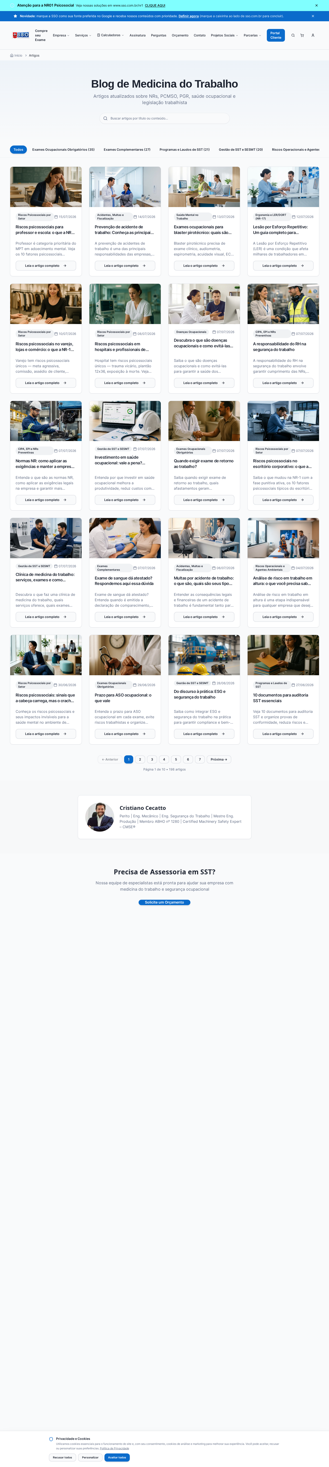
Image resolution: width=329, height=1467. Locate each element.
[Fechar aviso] (316, 5)
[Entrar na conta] (312, 35)
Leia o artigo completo (42, 265)
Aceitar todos (117, 1457)
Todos (18, 149)
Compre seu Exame (41, 35)
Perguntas (158, 35)
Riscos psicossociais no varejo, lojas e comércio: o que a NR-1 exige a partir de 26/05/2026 (44, 350)
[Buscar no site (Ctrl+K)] (293, 35)
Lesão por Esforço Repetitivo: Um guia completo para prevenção (280, 233)
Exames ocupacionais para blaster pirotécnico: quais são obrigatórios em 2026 (201, 233)
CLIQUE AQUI (155, 5)
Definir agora (189, 16)
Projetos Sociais (223, 35)
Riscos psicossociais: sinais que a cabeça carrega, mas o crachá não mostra (45, 701)
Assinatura (138, 35)
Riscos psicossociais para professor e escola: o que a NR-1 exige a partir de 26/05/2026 (45, 233)
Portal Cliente (275, 35)
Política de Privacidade (114, 1448)
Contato (200, 35)
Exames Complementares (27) (127, 149)
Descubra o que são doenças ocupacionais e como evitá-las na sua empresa (202, 346)
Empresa (59, 35)
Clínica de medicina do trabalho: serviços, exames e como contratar (45, 580)
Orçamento (180, 35)
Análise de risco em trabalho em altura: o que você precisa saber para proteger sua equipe (282, 584)
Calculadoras (111, 35)
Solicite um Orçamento (164, 902)
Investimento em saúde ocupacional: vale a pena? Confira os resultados (118, 463)
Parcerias (251, 35)
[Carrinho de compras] (302, 35)
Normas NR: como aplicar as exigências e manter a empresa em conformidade (44, 467)
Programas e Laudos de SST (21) (185, 149)
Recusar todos (62, 1457)
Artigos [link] (34, 55)
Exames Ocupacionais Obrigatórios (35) (63, 149)
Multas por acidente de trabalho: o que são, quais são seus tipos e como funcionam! (204, 584)
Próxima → (219, 759)
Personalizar (90, 1457)
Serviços (81, 35)
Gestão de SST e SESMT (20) (241, 149)
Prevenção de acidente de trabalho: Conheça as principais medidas (124, 233)
